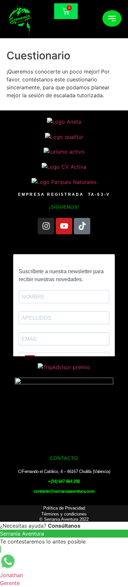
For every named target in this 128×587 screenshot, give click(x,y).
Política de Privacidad (64, 508)
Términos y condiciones (64, 514)
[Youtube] (64, 226)
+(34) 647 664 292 (64, 481)
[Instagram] (46, 226)
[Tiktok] (82, 226)
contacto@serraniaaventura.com (64, 491)
